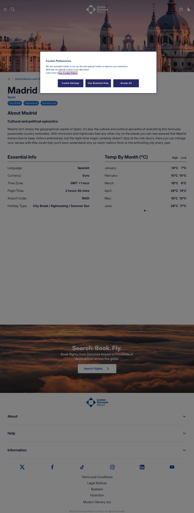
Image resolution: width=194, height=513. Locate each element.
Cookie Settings (70, 83)
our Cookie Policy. (68, 73)
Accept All (126, 83)
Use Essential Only (98, 83)
